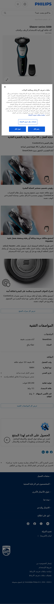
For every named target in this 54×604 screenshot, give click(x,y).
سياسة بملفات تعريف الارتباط (36, 115)
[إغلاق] (5, 87)
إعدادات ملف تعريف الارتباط (28, 121)
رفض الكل (36, 129)
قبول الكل (17, 129)
